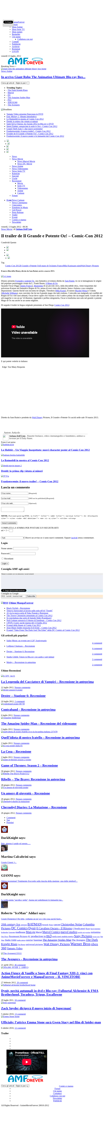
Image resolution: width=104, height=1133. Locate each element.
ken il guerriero (95, 929)
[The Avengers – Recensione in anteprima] (11, 953)
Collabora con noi (25, 39)
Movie (20, 183)
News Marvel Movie (26, 161)
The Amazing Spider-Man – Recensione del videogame (39, 723)
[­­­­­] (52, 2)
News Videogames (20, 168)
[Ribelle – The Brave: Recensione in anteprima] (15, 773)
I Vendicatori (79, 928)
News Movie (17, 159)
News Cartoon (18, 200)
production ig (38, 936)
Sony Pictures (83, 936)
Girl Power (16, 210)
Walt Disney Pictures (90, 266)
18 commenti (20, 1000)
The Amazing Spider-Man (19, 97)
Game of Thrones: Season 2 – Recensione (29, 765)
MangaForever (18, 22)
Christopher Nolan (71, 924)
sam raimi (77, 266)
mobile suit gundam (84, 932)
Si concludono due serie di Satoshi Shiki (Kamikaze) (28, 618)
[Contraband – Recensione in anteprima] (13, 704)
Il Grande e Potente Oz (30, 266)
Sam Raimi (69, 281)
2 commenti (97, 654)
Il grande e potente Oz (24, 281)
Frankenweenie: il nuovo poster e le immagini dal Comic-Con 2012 (35, 136)
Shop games (17, 32)
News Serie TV (18, 171)
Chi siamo (16, 37)
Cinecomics (17, 205)
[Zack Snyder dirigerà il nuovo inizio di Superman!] (8, 1002)
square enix (96, 936)
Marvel (11, 92)
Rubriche (16, 173)
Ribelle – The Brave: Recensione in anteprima (33, 779)
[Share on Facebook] (7, 247)
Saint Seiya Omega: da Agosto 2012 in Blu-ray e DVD (30, 124)
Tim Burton (21, 945)
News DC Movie (24, 164)
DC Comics (19, 928)
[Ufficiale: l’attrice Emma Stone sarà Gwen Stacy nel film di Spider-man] (10, 1016)
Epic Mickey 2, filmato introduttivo (21, 116)
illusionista (38, 286)
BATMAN (34, 924)
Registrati (16, 49)
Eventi (14, 217)
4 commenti (97, 643)
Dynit (32, 928)
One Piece (4, 937)
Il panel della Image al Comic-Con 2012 (23, 625)
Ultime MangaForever (21, 602)
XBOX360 (12, 102)
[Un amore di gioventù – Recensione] (14, 787)
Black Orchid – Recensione (18, 608)
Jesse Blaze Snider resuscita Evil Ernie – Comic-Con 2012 (31, 628)
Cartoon (20, 193)
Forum (15, 24)
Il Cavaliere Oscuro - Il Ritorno (54, 928)
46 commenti (20, 965)
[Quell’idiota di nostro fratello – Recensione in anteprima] (29, 732)
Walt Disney (37, 417)
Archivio (16, 46)
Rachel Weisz (81, 291)
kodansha (4, 932)
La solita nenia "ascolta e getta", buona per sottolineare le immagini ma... (32, 900)
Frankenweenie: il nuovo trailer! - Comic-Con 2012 (28, 131)
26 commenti (22, 982)
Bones (51, 925)
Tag (8, 820)
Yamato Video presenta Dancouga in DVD (24, 114)
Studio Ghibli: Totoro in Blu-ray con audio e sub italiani (30, 657)
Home (9, 200)
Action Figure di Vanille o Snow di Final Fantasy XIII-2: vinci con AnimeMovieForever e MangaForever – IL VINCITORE (46, 975)
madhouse (20, 932)
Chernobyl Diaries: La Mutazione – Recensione (34, 807)
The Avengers (14, 105)
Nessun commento (22, 687)
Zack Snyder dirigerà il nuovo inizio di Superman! (36, 1008)
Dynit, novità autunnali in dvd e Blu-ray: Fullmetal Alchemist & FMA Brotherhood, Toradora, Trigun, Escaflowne (49, 992)
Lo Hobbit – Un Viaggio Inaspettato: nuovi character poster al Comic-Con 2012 (45, 449)
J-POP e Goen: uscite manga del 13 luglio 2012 (26, 623)
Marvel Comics (51, 932)
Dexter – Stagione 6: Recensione (20, 651)
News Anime (6, 71)
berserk (45, 925)
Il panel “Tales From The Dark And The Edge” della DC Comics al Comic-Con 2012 (43, 630)
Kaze (88, 928)
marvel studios (69, 932)
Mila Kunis (68, 266)
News (14, 156)
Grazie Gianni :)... (9, 862)
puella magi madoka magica (63, 937)
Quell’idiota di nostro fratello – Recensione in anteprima (40, 737)
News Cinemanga (19, 202)
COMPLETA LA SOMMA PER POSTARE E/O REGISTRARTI (29, 528)
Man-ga (30, 932)
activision (24, 925)
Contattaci (57, 1093)
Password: (5, 553)
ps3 (49, 936)
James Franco (57, 266)
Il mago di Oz (45, 266)
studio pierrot (21, 940)
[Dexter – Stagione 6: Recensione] (11, 690)
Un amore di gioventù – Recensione (25, 793)
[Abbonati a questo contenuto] (4, 602)
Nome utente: (7, 548)
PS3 (9, 100)
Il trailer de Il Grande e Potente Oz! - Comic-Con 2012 (29, 133)
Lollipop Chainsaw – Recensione (20, 646)
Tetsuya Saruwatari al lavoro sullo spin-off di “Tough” (29, 610)
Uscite (14, 178)
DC (9, 95)
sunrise (29, 940)
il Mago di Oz (52, 283)
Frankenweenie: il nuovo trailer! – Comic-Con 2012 (29, 481)
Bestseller (16, 34)
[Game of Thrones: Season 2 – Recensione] (16, 760)
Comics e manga (19, 220)
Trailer (14, 215)
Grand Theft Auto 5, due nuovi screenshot (24, 129)
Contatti (15, 41)
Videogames (22, 188)
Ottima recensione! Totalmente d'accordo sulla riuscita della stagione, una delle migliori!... (39, 881)
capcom (57, 924)
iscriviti (74, 538)
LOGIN (15, 51)
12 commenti (20, 1028)
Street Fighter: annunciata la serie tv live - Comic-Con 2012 (31, 126)
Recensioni (16, 181)
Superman (37, 940)
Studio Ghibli (10, 940)
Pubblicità (16, 44)
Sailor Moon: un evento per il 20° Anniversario (26, 640)
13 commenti (20, 1014)
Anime (20, 190)
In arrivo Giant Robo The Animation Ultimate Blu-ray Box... (43, 77)
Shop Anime (17, 27)
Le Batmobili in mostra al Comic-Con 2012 (25, 119)
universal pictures (34, 944)
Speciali (15, 176)
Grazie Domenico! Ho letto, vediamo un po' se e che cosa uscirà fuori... (31, 919)
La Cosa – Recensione (16, 751)
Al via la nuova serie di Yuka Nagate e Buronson (27, 613)
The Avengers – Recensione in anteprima (29, 959)
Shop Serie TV (18, 29)
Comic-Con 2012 (12, 266)
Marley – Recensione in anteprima (21, 662)
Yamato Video (14, 948)
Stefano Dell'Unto (24, 229)
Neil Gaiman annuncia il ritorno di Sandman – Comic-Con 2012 (33, 620)
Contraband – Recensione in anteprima (28, 709)
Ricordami (8, 558)
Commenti (10, 817)
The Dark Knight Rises (18, 90)
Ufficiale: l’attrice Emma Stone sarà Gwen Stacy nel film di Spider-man (51, 1022)
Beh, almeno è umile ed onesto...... (16, 843)
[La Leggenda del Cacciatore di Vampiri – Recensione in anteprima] (8, 676)
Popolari (10, 822)
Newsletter (16, 222)
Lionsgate (12, 932)
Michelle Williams (9, 293)
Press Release (18, 212)
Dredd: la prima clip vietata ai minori (22, 121)
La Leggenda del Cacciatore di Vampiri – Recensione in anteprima (47, 681)
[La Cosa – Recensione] (12, 746)
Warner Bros (80, 944)
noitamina (95, 932)
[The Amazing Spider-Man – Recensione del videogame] (11, 718)
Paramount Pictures (18, 936)
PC (29, 936)
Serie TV (21, 186)
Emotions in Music (20, 207)
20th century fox (10, 924)
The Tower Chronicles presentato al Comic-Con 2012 (29, 615)
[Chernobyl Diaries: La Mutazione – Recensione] (15, 801)
